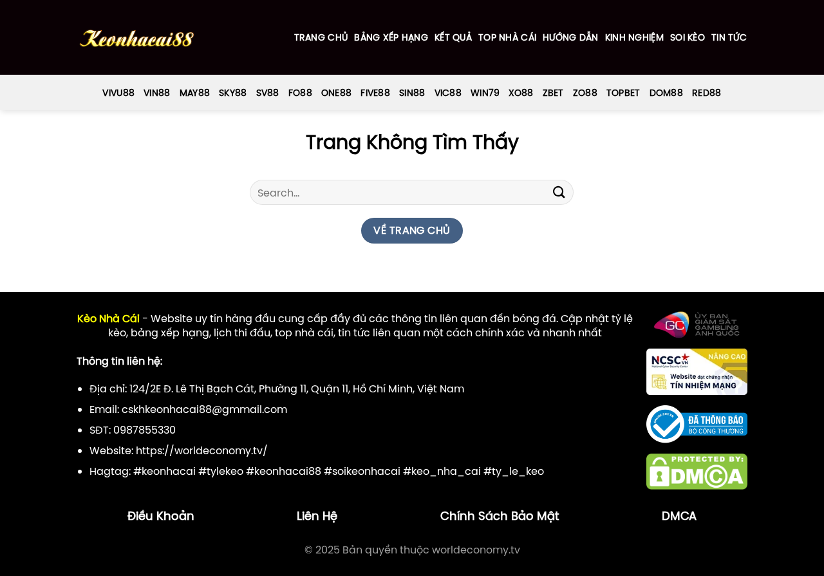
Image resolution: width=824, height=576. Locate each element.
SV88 (267, 92)
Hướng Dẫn (571, 37)
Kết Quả (453, 37)
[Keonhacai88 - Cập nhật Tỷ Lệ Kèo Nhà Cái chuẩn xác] (136, 37)
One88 (336, 92)
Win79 (485, 92)
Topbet (623, 92)
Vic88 (448, 92)
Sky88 (233, 92)
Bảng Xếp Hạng (391, 37)
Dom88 (666, 92)
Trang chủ (321, 37)
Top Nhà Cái (507, 37)
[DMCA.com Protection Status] (696, 471)
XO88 (521, 92)
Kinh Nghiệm (634, 37)
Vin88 (157, 92)
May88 (195, 92)
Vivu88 (118, 92)
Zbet (553, 92)
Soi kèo (687, 37)
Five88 (375, 92)
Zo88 (585, 92)
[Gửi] (559, 192)
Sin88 (412, 92)
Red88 (706, 92)
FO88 (300, 92)
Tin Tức (729, 37)
